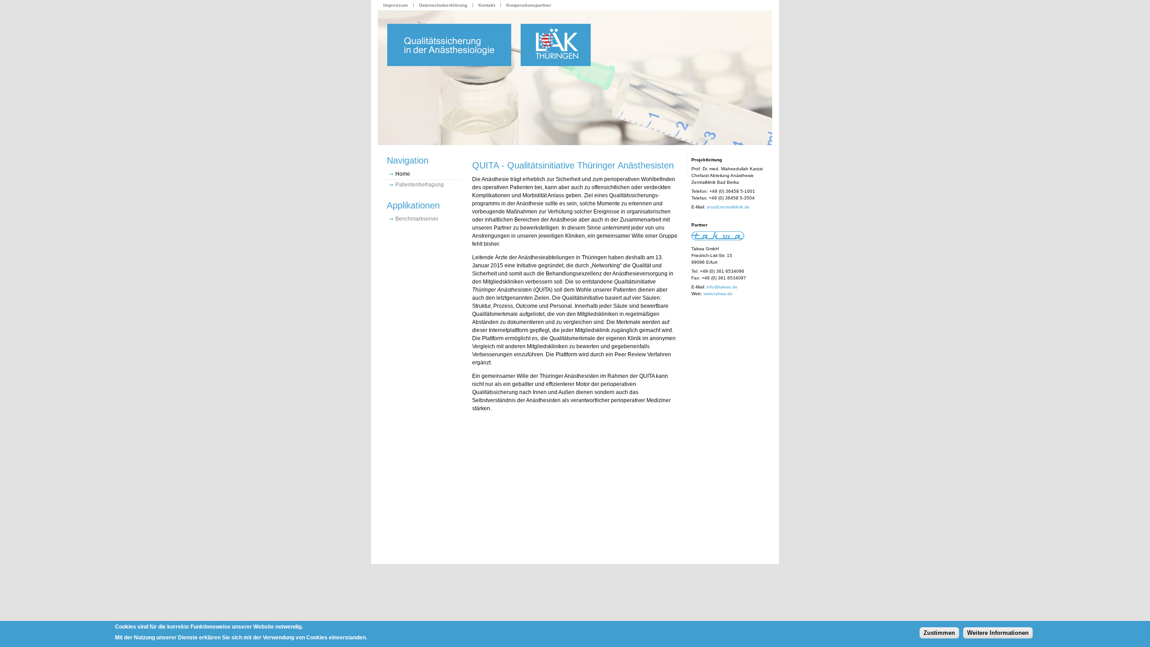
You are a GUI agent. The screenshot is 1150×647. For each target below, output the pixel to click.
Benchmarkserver (416, 219)
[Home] (575, 77)
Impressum (395, 5)
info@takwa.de (722, 286)
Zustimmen (939, 632)
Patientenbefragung (419, 185)
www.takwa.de (718, 293)
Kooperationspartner (528, 5)
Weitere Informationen (998, 632)
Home (402, 174)
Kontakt (486, 5)
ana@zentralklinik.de (728, 206)
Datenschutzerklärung (443, 5)
